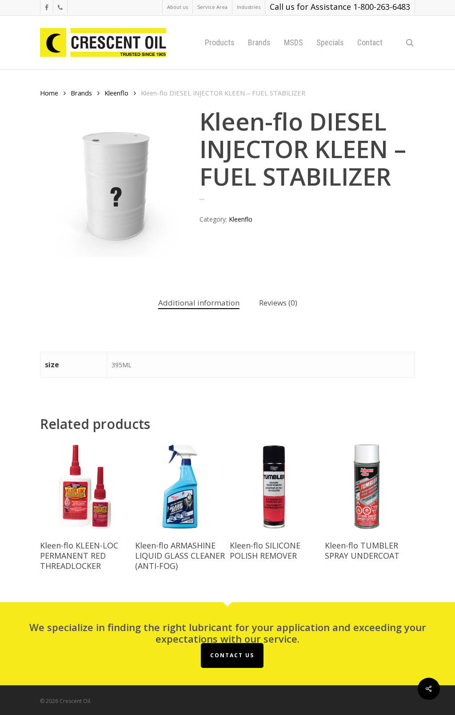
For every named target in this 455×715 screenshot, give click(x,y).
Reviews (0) (278, 303)
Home (49, 92)
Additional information (198, 303)
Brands (81, 92)
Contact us (232, 655)
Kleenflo (116, 92)
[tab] (198, 303)
